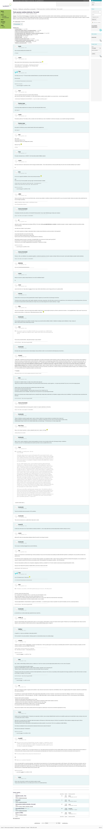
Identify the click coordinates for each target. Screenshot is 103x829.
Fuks (19, 151)
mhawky (20, 640)
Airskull (20, 355)
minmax (20, 293)
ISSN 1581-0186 (33, 827)
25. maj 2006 (18, 13)
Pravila (2, 827)
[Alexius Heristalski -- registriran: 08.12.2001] (16, 209)
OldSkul (20, 629)
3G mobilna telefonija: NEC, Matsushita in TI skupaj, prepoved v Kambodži (29, 33)
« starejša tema (37, 823)
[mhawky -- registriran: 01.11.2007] (16, 641)
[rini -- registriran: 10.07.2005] (16, 686)
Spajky (69, 812)
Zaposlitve (3, 21)
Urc (69, 800)
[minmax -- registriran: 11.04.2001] (16, 294)
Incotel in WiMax (19, 812)
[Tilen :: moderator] (16, 72)
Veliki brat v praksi (18, 37)
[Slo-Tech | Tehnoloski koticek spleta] (7, 5)
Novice (2, 11)
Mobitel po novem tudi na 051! (21, 42)
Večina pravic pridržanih (9, 827)
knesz (69, 795)
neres (19, 285)
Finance (14, 16)
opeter (19, 57)
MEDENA (20, 263)
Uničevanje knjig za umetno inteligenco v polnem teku (29, 0)
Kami (16, 813)
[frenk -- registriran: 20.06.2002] (16, 448)
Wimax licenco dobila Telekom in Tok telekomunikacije (25, 30)
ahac (19, 327)
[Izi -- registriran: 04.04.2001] (16, 220)
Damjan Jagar (21, 103)
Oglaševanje (22, 827)
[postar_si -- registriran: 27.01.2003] (16, 618)
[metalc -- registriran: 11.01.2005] (16, 115)
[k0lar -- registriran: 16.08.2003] (16, 306)
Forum (2, 14)
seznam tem (94, 37)
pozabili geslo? (94, 27)
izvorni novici (17, 21)
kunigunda (20, 317)
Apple (19, 46)
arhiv (3, 12)
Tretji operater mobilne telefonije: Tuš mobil (26, 12)
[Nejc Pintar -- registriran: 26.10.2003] (16, 426)
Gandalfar (70, 808)
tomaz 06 (20, 524)
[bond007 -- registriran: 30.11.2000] (16, 738)
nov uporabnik (94, 25)
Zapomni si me (95, 17)
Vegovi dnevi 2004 (18, 35)
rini (19, 685)
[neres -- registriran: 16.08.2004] (16, 285)
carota (19, 160)
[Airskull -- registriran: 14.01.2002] (16, 356)
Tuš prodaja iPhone (19, 808)
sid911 (16, 805)
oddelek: (43, 823)
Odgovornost (17, 827)
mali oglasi (4, 16)
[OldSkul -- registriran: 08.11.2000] (16, 629)
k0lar (19, 306)
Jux (19, 550)
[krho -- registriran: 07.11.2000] (16, 172)
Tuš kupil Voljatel (18, 29)
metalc (20, 114)
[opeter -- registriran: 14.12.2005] (16, 58)
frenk (19, 447)
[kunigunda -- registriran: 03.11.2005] (16, 317)
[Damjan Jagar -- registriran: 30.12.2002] (16, 104)
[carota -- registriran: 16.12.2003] (16, 161)
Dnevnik (17, 370)
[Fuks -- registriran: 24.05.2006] (16, 152)
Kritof (16, 809)
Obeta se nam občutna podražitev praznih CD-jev (24, 31)
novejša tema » (65, 823)
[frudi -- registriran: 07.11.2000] (16, 91)
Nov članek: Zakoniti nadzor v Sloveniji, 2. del (23, 34)
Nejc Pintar (21, 425)
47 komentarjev (17, 24)
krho (19, 172)
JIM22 (19, 194)
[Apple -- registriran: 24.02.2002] (16, 47)
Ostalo (2, 25)
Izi (18, 220)
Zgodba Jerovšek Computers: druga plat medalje (24, 40)
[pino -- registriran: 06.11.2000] (16, 135)
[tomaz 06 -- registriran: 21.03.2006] (16, 525)
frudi (19, 90)
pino (19, 134)
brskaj (3, 23)
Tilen (19, 71)
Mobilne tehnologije (23, 798)
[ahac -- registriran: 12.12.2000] (16, 327)
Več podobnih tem (16, 818)
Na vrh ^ (100, 827)
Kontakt (27, 827)
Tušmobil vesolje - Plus (20, 795)
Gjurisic (16, 801)
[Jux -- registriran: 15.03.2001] (16, 551)
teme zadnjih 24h (5, 17)
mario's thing (28, 644)
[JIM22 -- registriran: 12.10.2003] (16, 194)
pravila (3, 26)
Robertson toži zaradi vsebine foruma (22, 38)
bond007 (20, 738)
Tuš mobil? (17, 800)
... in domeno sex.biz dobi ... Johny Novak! (23, 41)
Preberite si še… (16, 27)
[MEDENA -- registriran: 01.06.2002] (16, 263)
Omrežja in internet (22, 814)
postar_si (20, 617)
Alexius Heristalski (22, 208)
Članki (2, 19)
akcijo (30, 289)
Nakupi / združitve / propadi (31, 13)
